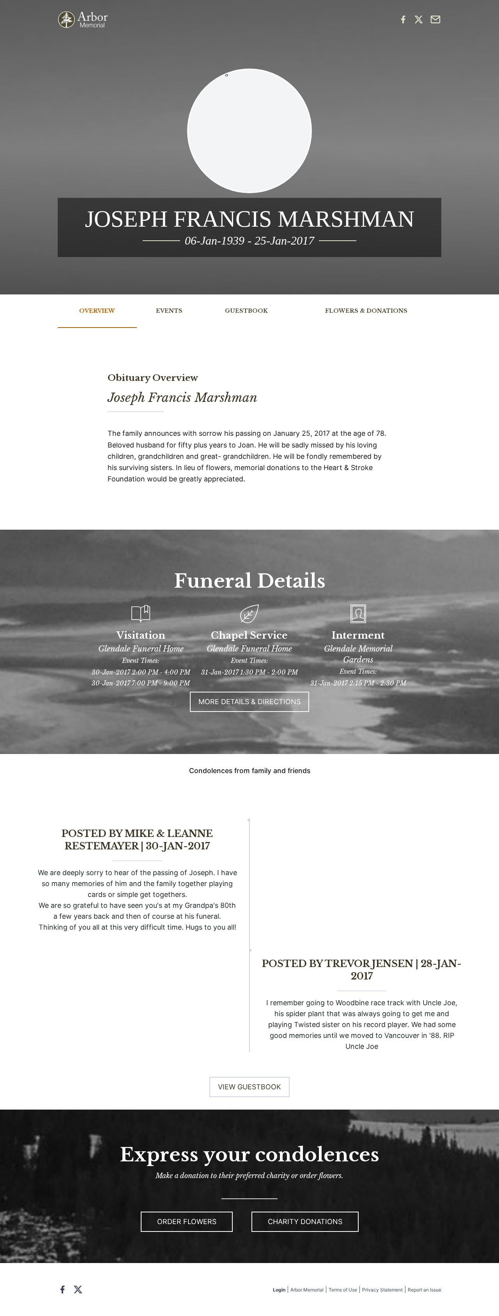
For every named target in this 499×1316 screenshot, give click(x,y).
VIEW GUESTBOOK (249, 1087)
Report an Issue (424, 1290)
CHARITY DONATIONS (305, 1221)
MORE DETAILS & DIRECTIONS (249, 702)
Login (279, 1290)
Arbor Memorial (307, 1290)
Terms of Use (343, 1290)
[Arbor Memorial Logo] (83, 19)
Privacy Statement (382, 1290)
